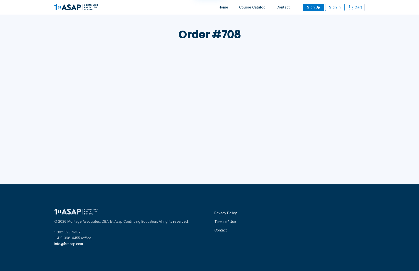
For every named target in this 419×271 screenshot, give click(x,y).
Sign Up (313, 7)
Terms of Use (225, 222)
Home (223, 7)
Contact (283, 7)
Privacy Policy (225, 213)
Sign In (335, 7)
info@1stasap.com (68, 244)
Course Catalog (252, 7)
